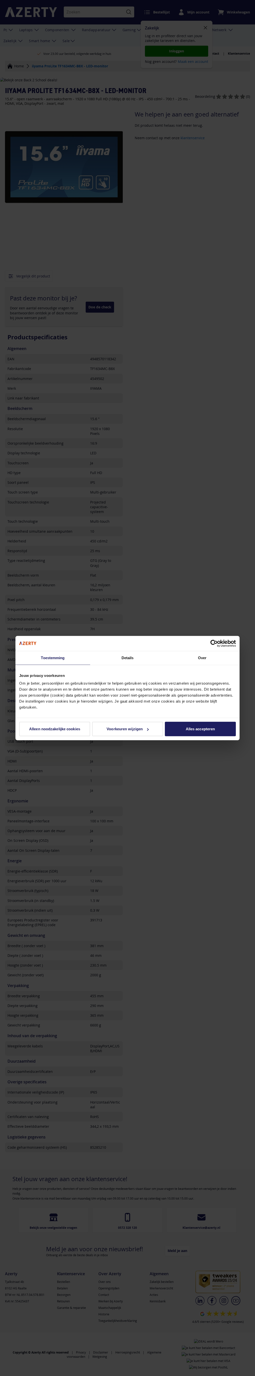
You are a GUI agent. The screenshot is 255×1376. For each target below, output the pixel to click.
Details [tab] (128, 657)
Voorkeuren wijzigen (125, 729)
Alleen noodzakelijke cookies (54, 729)
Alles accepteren (200, 729)
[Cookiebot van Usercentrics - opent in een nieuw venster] (214, 643)
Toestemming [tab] (52, 657)
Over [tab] (202, 657)
